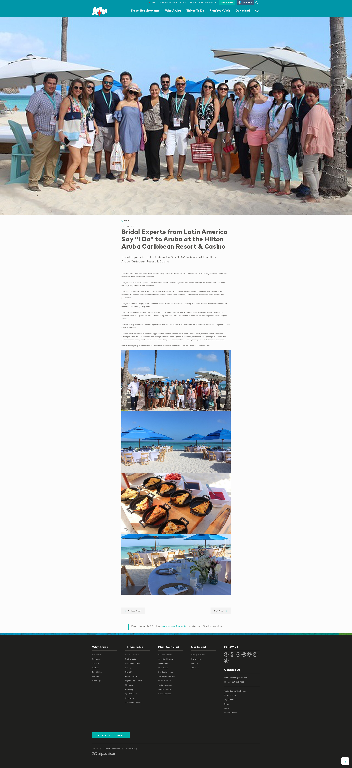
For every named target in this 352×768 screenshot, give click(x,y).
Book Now (227, 2)
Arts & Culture (131, 676)
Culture (95, 663)
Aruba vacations (165, 685)
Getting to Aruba (165, 672)
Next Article (220, 611)
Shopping (129, 685)
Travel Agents (230, 695)
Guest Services (164, 694)
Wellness (95, 668)
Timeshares (163, 663)
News (193, 2)
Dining (128, 668)
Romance (96, 659)
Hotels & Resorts (165, 655)
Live (152, 2)
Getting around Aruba (167, 676)
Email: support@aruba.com (236, 677)
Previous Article (133, 611)
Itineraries (129, 698)
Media (226, 708)
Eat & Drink (97, 672)
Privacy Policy (131, 748)
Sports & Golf (131, 694)
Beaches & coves (132, 655)
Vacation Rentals (165, 659)
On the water (131, 659)
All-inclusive (163, 668)
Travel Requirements (145, 10)
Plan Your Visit (220, 10)
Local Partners (230, 713)
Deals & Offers (168, 2)
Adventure (96, 655)
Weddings (96, 681)
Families (95, 676)
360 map (195, 668)
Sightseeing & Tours (133, 681)
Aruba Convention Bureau (235, 691)
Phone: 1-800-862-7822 (234, 682)
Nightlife (129, 672)
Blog (183, 2)
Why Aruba (173, 10)
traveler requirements (173, 626)
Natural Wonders (132, 663)
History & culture (198, 655)
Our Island (243, 10)
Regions (194, 663)
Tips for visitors (164, 689)
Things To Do (195, 10)
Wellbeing (129, 689)
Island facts (196, 659)
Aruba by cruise (164, 681)
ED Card (247, 2)
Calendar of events (133, 702)
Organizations (230, 699)
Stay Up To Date (113, 735)
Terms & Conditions (112, 748)
